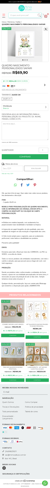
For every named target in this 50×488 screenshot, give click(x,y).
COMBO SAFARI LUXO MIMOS (12, 324)
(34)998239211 (11, 451)
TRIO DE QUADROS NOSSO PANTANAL (13, 368)
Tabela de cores (31, 412)
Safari (18, 22)
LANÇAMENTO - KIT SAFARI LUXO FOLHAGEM (37, 368)
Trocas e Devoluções (10, 407)
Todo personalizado (10, 412)
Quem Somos (8, 402)
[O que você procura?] (39, 15)
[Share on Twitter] (28, 185)
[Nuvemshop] (25, 481)
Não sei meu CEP (7, 173)
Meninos (11, 22)
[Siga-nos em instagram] (4, 468)
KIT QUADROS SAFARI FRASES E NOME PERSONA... (37, 325)
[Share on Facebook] (21, 185)
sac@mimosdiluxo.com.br (15, 455)
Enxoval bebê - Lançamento (8, 417)
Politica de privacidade (34, 407)
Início (4, 22)
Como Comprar (31, 402)
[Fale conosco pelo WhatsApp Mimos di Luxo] (45, 483)
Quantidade (8, 150)
